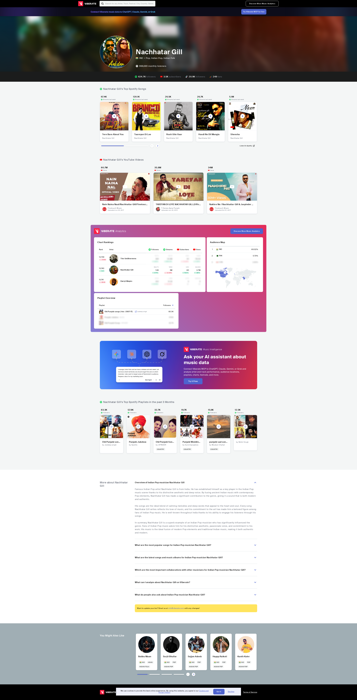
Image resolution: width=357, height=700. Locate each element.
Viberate (87, 3)
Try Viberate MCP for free (254, 12)
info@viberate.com (176, 608)
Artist (111, 249)
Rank (101, 249)
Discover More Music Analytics (262, 4)
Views (198, 249)
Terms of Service (250, 692)
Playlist (102, 305)
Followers (155, 249)
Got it (219, 692)
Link (136, 311)
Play (114, 116)
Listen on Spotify (246, 146)
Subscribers (184, 249)
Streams (169, 249)
